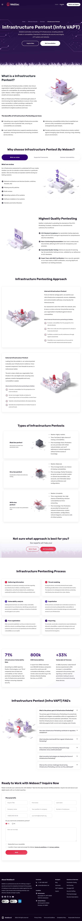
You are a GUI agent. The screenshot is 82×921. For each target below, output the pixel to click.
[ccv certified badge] (20, 901)
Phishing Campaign (72, 894)
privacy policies (54, 847)
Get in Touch (33, 549)
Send (16, 852)
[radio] (7, 824)
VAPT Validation (59, 888)
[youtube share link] (13, 897)
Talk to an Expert (73, 4)
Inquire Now (30, 43)
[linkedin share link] (10, 897)
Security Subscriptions (72, 897)
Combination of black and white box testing (19, 475)
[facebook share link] (5, 897)
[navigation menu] (2, 4)
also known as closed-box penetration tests (16, 446)
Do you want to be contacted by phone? (18, 820)
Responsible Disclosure (74, 917)
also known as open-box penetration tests (19, 508)
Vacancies (58, 885)
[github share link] (7, 897)
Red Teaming (70, 885)
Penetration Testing (72, 882)
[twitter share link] (2, 897)
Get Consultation (50, 43)
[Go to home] (12, 4)
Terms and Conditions (49, 917)
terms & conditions (41, 847)
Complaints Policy (61, 917)
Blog (56, 882)
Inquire (57, 891)
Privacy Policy (38, 917)
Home (23, 21)
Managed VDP (70, 888)
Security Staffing (71, 891)
